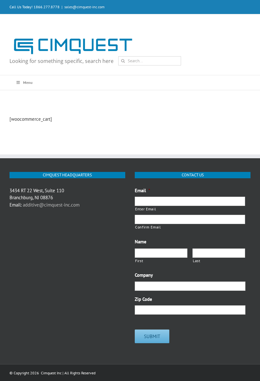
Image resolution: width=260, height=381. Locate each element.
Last (196, 260)
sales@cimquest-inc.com (84, 6)
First (139, 260)
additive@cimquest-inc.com (51, 205)
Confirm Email (148, 227)
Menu (27, 82)
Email (142, 190)
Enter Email (145, 209)
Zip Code (143, 299)
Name (140, 242)
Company (144, 275)
